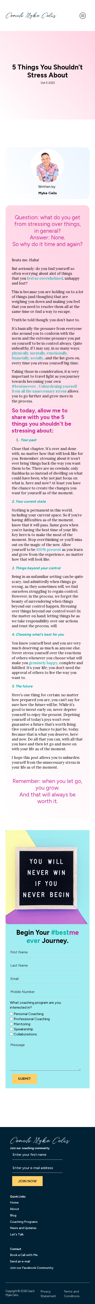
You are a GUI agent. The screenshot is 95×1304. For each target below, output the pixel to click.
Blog (13, 1215)
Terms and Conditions (72, 1294)
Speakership (23, 1029)
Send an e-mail (20, 1261)
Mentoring (22, 1024)
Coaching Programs (24, 1222)
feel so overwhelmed (45, 278)
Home (14, 1202)
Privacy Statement (48, 1294)
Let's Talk (17, 1234)
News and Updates (23, 1228)
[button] (24, 1079)
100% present (48, 549)
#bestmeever (24, 386)
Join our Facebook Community (31, 1268)
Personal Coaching (29, 1014)
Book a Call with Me (24, 1255)
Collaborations (25, 1034)
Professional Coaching (32, 1019)
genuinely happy (43, 663)
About (14, 1209)
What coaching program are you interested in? (35, 1005)
